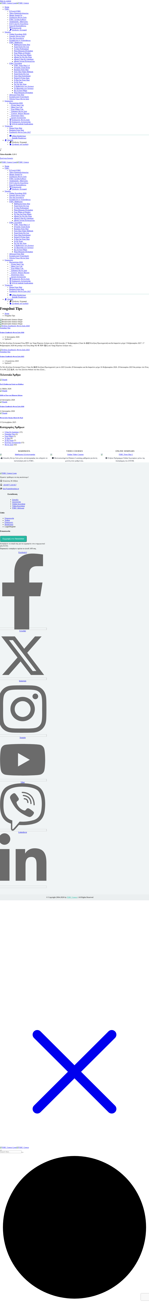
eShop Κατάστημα (19, 136)
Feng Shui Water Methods (23, 72)
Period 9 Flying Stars (21, 78)
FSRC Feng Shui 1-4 (22, 65)
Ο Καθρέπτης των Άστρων (24, 86)
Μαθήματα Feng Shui (22, 45)
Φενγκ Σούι (9, 445)
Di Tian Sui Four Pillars (22, 55)
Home (7, 7)
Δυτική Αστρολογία (17, 118)
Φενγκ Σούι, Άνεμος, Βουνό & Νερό (11, 418)
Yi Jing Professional (21, 49)
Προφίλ (10, 140)
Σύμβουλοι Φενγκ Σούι (18, 17)
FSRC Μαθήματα (15, 42)
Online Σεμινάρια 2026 (17, 34)
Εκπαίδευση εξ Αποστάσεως (20, 40)
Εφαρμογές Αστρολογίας (21, 122)
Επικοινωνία (16, 28)
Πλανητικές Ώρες (16, 116)
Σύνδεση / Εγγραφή (19, 30)
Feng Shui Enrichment (22, 76)
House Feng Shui (15, 128)
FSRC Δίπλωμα (18, 508)
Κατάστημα (9, 525)
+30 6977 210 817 (9, 485)
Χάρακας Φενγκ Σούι (18, 111)
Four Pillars (9, 436)
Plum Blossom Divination (23, 51)
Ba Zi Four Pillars (20, 91)
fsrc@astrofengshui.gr (11, 489)
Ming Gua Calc (16, 107)
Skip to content (5, 1)
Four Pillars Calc (16, 109)
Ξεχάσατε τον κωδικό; (20, 144)
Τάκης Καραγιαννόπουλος (19, 13)
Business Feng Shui (21, 70)
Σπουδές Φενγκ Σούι (17, 36)
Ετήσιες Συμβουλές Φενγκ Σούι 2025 (12, 356)
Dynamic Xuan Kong (22, 68)
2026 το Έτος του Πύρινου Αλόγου (11, 395)
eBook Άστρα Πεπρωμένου (24, 61)
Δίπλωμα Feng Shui (16, 95)
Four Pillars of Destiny (22, 53)
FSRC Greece (72, 897)
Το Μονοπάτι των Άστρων (24, 88)
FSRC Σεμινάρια (15, 63)
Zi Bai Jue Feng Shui (22, 80)
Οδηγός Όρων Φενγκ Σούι (19, 99)
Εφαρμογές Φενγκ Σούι (21, 120)
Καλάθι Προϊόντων (17, 138)
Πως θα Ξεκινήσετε (16, 38)
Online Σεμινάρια (18, 504)
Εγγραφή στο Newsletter (13, 539)
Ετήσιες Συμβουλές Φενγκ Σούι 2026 (12, 332)
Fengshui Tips (5, 328)
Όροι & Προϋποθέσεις (17, 26)
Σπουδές (8, 32)
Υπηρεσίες (9, 126)
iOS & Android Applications (22, 124)
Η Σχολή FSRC (15, 11)
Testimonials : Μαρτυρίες (18, 22)
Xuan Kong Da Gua (21, 47)
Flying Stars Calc (16, 105)
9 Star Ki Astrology (12, 432)
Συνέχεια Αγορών (6, 158)
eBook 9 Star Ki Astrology (24, 59)
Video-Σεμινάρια (18, 506)
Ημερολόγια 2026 (16, 103)
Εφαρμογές (9, 101)
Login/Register (10, 527)
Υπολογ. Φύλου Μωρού (19, 113)
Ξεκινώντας (16, 502)
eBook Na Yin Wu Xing (23, 57)
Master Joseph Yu (15, 15)
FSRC (7, 9)
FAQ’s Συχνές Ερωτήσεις (18, 24)
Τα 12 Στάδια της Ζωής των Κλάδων (12, 384)
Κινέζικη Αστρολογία (13, 443)
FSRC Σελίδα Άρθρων (17, 20)
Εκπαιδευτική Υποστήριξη (19, 97)
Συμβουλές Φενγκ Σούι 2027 (20, 132)
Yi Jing (7, 438)
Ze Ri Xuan (18, 82)
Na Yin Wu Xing (20, 84)
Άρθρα (7, 520)
